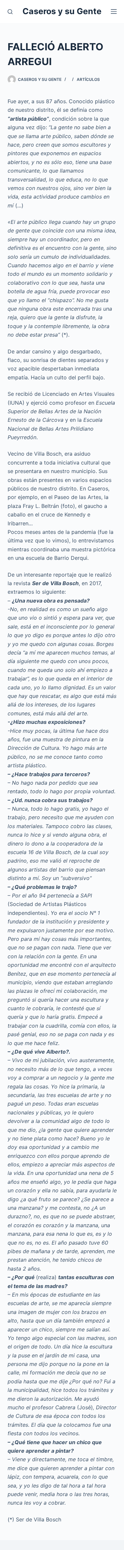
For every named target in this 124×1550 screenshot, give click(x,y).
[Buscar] (10, 11)
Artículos (88, 79)
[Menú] (114, 11)
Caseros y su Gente (62, 11)
